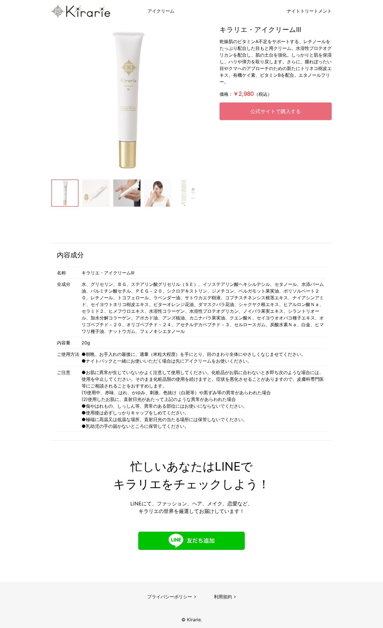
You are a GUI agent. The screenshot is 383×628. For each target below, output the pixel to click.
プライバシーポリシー (169, 596)
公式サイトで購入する (275, 111)
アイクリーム (160, 11)
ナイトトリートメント (309, 11)
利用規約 (223, 596)
